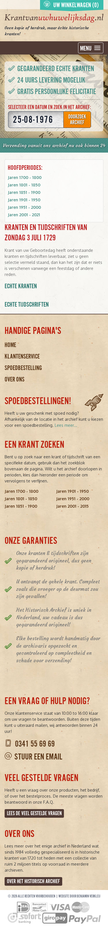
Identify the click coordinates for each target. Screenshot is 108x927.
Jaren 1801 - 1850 (24, 184)
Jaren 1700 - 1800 (24, 177)
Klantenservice (22, 356)
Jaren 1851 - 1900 (24, 192)
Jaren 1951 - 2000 (24, 207)
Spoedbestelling (23, 368)
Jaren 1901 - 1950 (24, 199)
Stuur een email (38, 757)
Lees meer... (66, 425)
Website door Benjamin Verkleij (79, 896)
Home (10, 345)
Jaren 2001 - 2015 (72, 506)
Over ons (14, 379)
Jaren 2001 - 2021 (24, 214)
